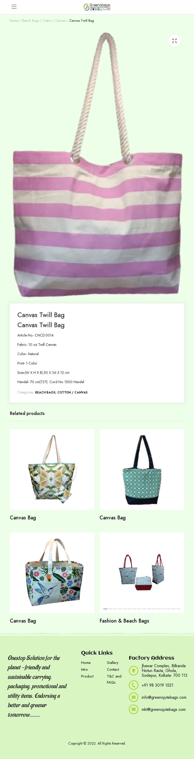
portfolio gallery (16, 733)
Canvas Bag (23, 517)
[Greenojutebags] (97, 7)
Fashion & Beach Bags (124, 621)
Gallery (112, 662)
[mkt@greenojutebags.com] (133, 709)
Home (14, 20)
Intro (84, 669)
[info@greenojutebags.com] (133, 697)
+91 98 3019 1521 (157, 685)
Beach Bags (30, 20)
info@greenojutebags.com (164, 697)
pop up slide (65, 733)
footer (47, 733)
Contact (113, 669)
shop (81, 733)
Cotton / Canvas (54, 20)
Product (87, 676)
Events (35, 733)
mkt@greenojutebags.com (164, 709)
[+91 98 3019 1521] (133, 685)
